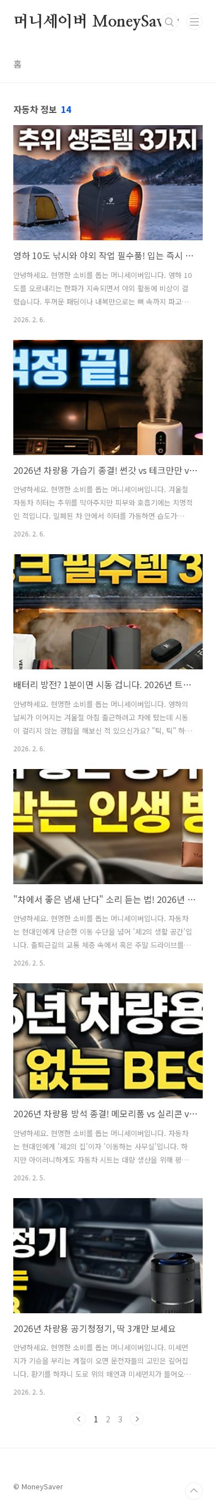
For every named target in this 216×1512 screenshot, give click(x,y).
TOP (194, 1491)
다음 (136, 1419)
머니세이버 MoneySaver (96, 22)
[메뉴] (194, 21)
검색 (169, 22)
